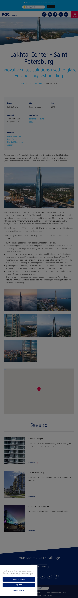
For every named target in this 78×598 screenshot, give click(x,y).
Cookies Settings (18, 590)
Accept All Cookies (19, 579)
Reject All (19, 585)
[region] (18, 580)
